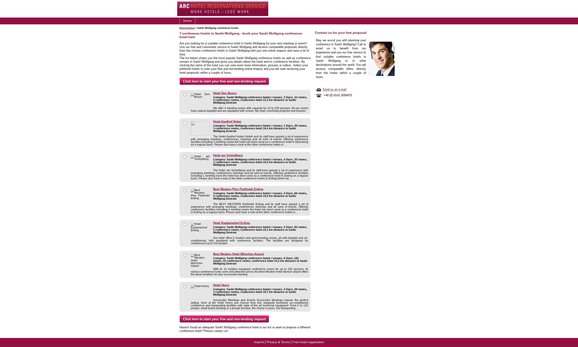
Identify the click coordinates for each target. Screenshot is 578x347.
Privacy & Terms (278, 342)
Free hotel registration (308, 342)
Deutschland (187, 28)
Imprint (259, 342)
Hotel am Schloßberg (228, 155)
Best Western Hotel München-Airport (238, 254)
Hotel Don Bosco (225, 93)
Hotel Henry (221, 285)
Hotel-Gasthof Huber (227, 121)
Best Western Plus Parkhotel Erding (238, 189)
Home (187, 21)
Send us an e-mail (334, 89)
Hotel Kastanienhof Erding (231, 223)
